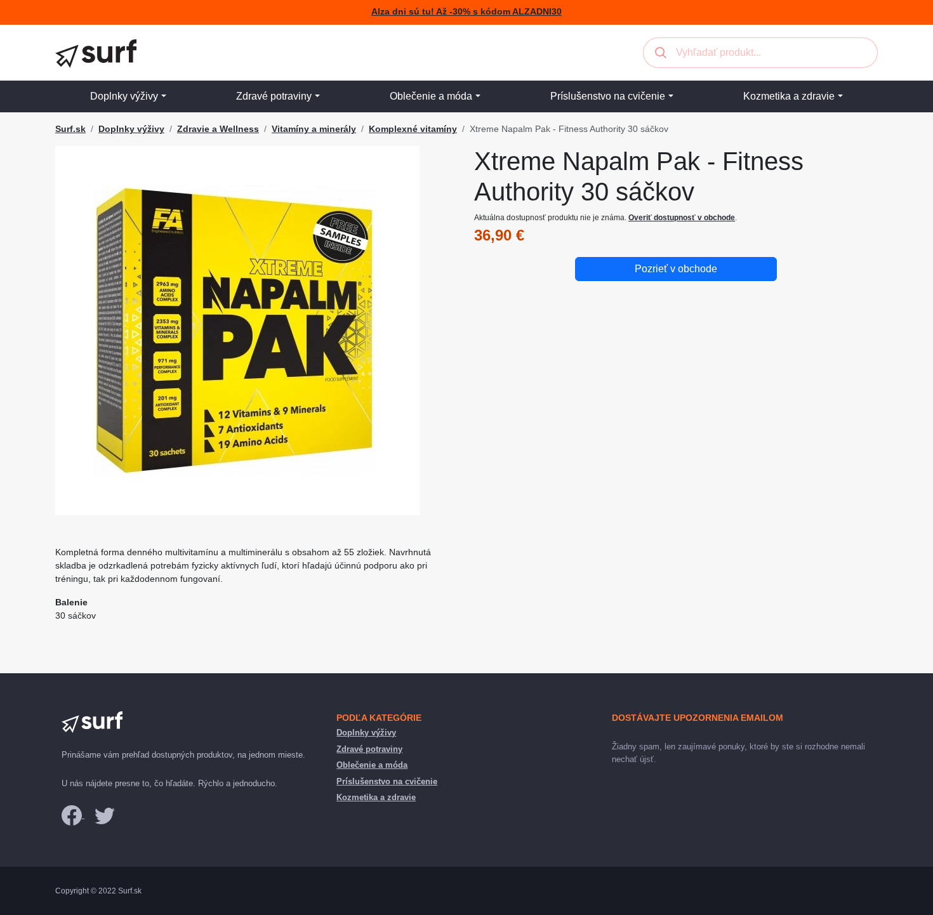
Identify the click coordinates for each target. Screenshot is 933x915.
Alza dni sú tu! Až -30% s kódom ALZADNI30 (466, 11)
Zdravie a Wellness (218, 129)
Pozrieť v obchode (676, 268)
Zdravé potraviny (274, 96)
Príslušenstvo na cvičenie (607, 96)
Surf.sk (70, 129)
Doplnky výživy (124, 96)
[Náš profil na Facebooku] (73, 815)
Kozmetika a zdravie (789, 96)
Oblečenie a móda (431, 96)
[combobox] (760, 52)
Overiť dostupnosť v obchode (681, 217)
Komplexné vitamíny (413, 129)
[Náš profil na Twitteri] (105, 815)
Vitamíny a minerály (314, 129)
